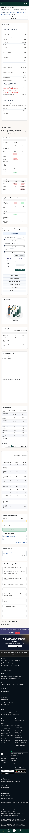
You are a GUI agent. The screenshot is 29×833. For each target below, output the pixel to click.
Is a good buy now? (8, 615)
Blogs (2, 720)
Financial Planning (5, 738)
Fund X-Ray (17, 723)
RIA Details (14, 654)
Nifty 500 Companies (15, 665)
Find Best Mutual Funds (6, 674)
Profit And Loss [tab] (6, 458)
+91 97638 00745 (10, 783)
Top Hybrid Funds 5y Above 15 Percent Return (10, 716)
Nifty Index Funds (4, 680)
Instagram (5, 760)
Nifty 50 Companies (5, 665)
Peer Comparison (7, 407)
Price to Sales (14, 287)
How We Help (4, 737)
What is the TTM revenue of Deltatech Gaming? (13, 601)
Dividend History (14, 290)
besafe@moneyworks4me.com (17, 753)
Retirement (3, 686)
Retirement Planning (5, 730)
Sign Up (26, 3)
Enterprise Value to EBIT (14, 281)
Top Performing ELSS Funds (7, 712)
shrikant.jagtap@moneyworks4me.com (12, 781)
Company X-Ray (18, 722)
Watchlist (3, 693)
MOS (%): (9, 266)
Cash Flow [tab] (22, 458)
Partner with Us (14, 758)
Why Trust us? (18, 735)
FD (4, 684)
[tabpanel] (14, 485)
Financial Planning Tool (19, 720)
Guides (2, 726)
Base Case (16, 255)
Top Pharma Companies (6, 670)
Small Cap (19, 12)
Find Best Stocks (4, 699)
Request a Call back (15, 756)
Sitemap (3, 742)
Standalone (17, 26)
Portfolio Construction (5, 740)
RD (11, 684)
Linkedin (4, 754)
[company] (9, 411)
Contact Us (13, 763)
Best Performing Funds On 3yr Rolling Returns (10, 710)
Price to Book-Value (14, 284)
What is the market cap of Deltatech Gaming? (12, 579)
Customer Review (18, 737)
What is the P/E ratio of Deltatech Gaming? (14, 584)
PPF (14, 684)
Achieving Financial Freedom (7, 735)
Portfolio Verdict (18, 727)
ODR (15, 813)
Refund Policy (12, 809)
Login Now (17, 632)
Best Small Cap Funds (16, 676)
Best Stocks (11, 660)
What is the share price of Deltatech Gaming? (12, 568)
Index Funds (21, 680)
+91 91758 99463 (9, 798)
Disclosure (9, 811)
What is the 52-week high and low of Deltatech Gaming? (12, 594)
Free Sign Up (7, 773)
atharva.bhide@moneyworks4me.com (11, 796)
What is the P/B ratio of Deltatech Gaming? (14, 589)
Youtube (4, 758)
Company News (4, 662)
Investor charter (20, 813)
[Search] (14, 830)
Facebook (5, 756)
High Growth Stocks (5, 663)
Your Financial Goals (5, 728)
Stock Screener (4, 660)
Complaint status (4, 809)
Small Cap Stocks (15, 667)
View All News (23, 558)
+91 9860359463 (14, 755)
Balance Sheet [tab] (15, 458)
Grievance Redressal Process (7, 813)
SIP (2, 684)
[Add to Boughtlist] (14, 14)
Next (22, 446)
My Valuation (22, 255)
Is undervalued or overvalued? (10, 611)
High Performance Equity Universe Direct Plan (10, 714)
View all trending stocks (20, 542)
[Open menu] (1, 4)
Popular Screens (18, 660)
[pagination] (25, 446)
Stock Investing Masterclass (7, 725)
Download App (5, 1)
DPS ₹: (8, 263)
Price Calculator (14, 233)
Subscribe (25, 1)
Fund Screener (15, 674)
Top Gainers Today (14, 663)
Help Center (20, 1)
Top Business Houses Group (7, 702)
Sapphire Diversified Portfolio (21, 743)
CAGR (17, 684)
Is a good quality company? (10, 606)
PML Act (13, 811)
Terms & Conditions (20, 809)
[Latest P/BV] (25, 411)
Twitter (4, 762)
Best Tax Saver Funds (14, 680)
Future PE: (6, 249)
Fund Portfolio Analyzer (6, 676)
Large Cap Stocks (12, 668)
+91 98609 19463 (9, 790)
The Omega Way (18, 732)
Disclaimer (3, 811)
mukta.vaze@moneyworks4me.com (11, 789)
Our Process (13, 760)
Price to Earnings (14, 278)
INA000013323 (23, 652)
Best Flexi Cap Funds (5, 678)
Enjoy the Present (4, 733)
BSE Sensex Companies (6, 667)
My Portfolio (17, 725)
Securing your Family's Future (7, 732)
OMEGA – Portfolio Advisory (21, 742)
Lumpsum (8, 684)
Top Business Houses (13, 662)
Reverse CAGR (22, 684)
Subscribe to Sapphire (14, 646)
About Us (12, 762)
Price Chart (14, 275)
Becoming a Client (18, 730)
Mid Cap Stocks (4, 668)
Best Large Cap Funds (15, 678)
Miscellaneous (12, 12)
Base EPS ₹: (8, 260)
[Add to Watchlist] (12, 14)
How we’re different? (19, 733)
